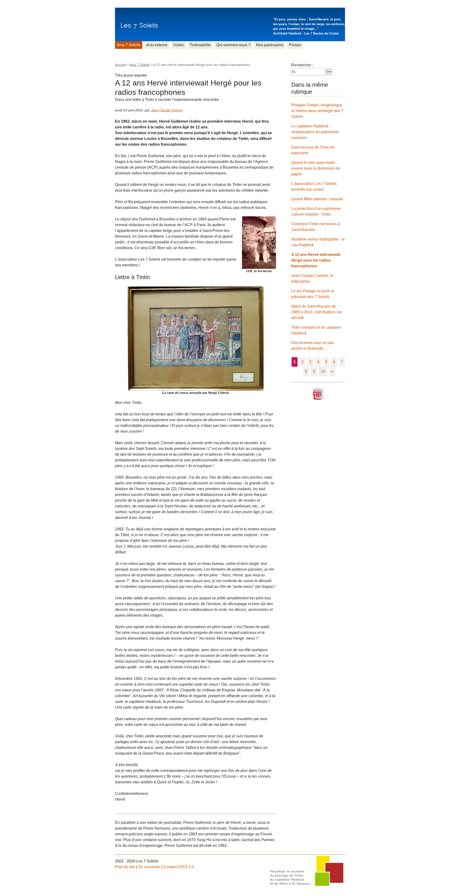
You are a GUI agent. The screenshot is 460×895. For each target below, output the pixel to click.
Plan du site (125, 867)
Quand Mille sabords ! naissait (317, 199)
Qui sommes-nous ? (233, 45)
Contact (170, 867)
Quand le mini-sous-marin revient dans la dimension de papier (315, 168)
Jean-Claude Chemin (167, 110)
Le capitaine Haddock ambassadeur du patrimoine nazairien (315, 132)
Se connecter (149, 867)
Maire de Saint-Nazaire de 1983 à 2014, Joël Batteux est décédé (316, 312)
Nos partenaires (269, 45)
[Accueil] (139, 24)
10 (323, 371)
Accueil (120, 65)
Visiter (178, 45)
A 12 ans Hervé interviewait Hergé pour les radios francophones (315, 260)
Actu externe (156, 45)
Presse (295, 45)
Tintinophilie (200, 45)
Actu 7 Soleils (128, 45)
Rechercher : (302, 65)
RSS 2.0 (186, 867)
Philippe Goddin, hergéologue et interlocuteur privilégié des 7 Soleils (317, 111)
